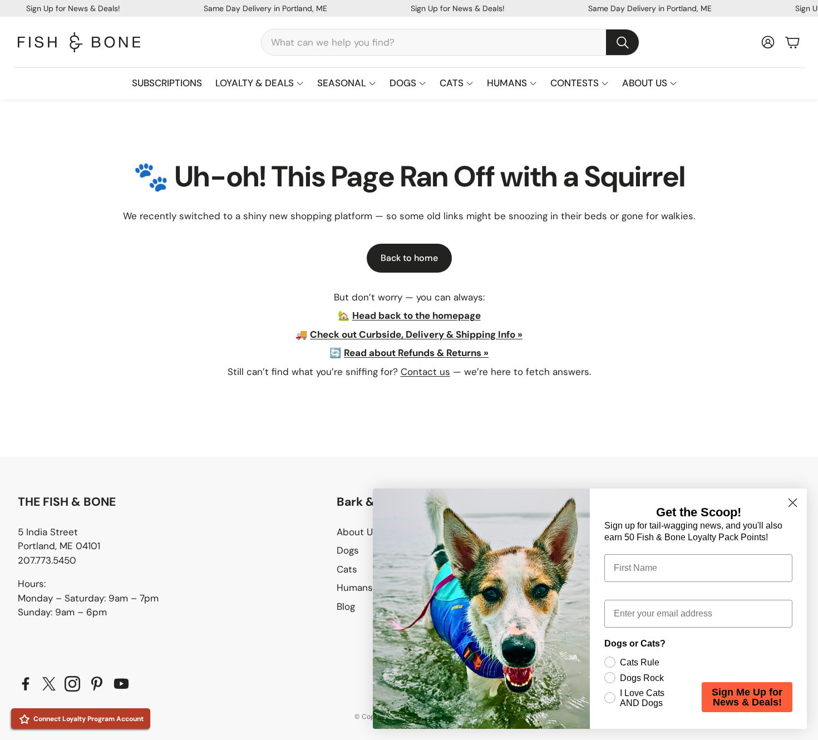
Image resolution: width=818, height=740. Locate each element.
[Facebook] (25, 684)
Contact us (425, 372)
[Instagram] (72, 684)
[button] (450, 42)
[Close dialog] (792, 502)
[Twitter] (49, 683)
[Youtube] (121, 684)
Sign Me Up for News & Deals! (747, 697)
